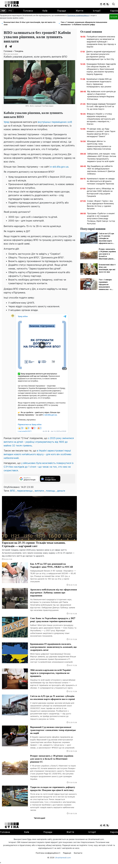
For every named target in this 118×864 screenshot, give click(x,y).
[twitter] (104, 4)
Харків (114, 10)
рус (10, 11)
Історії (96, 10)
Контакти (78, 853)
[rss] (107, 4)
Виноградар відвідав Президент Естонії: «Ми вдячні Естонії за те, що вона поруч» (101, 106)
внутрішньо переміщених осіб (55, 122)
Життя (79, 10)
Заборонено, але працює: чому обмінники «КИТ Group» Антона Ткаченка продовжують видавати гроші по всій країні (101, 157)
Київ (45, 10)
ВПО (12, 490)
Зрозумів (113, 17)
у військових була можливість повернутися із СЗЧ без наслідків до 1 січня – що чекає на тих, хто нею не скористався (38, 467)
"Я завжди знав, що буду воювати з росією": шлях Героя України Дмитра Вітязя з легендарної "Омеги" (101, 133)
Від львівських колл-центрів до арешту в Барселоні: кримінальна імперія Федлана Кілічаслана (101, 95)
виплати (39, 490)
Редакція (67, 853)
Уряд (7, 122)
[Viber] (15, 46)
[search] (113, 4)
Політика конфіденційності (48, 853)
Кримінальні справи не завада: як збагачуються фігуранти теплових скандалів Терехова (101, 181)
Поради (61, 10)
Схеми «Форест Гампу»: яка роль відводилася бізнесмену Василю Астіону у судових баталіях (100, 205)
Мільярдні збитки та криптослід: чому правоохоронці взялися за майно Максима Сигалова (99, 145)
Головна (28, 10)
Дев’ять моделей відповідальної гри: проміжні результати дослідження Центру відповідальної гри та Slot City (100, 55)
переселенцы (25, 490)
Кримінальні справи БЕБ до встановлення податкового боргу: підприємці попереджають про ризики (99, 83)
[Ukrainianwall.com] (11, 4)
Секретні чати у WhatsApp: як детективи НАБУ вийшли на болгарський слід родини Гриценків (100, 192)
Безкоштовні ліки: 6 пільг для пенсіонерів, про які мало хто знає (29, 23)
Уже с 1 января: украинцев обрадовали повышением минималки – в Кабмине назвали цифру (84, 23)
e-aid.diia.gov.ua (59, 166)
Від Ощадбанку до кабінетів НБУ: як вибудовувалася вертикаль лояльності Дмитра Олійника (101, 170)
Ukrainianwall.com (63, 857)
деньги (61, 490)
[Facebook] (6, 46)
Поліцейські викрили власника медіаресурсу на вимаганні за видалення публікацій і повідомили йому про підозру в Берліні (101, 41)
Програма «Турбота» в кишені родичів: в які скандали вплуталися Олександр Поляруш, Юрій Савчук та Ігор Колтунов (101, 218)
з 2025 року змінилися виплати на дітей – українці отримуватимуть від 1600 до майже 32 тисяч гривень (39, 442)
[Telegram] (10, 46)
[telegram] (100, 4)
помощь (50, 490)
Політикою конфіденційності (78, 15)
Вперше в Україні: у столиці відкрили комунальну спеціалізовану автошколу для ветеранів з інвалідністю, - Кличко (101, 119)
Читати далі (39, 818)
